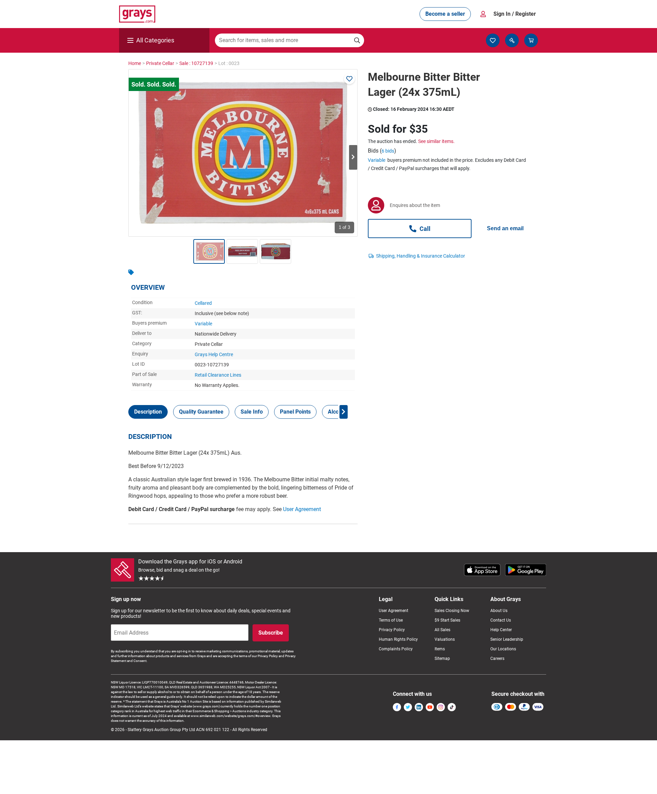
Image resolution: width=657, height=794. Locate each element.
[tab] (148, 412)
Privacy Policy (392, 629)
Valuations (445, 639)
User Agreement (302, 509)
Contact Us (500, 620)
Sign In (514, 14)
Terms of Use (391, 620)
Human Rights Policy (398, 639)
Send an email (505, 228)
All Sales (442, 629)
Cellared (203, 303)
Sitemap (442, 658)
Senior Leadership (506, 639)
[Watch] (349, 78)
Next (353, 157)
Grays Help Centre (214, 354)
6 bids (388, 151)
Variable (203, 323)
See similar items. (436, 141)
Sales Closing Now (452, 610)
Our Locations (503, 649)
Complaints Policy (396, 649)
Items (440, 649)
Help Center (501, 629)
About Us (498, 610)
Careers (497, 658)
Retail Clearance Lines (218, 375)
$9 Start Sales (447, 620)
